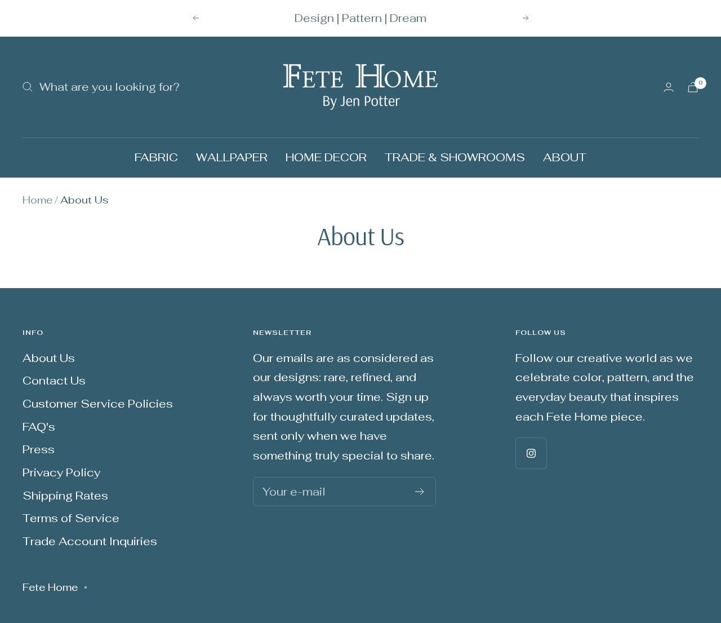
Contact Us (54, 380)
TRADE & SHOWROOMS (455, 157)
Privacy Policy (61, 472)
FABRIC (156, 157)
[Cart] (692, 87)
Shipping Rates (65, 495)
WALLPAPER (232, 157)
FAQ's (39, 426)
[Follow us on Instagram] (530, 453)
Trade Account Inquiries (90, 541)
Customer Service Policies (98, 403)
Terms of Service (71, 518)
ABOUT (564, 157)
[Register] (420, 492)
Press (39, 449)
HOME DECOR (326, 157)
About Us (49, 358)
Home (37, 199)
